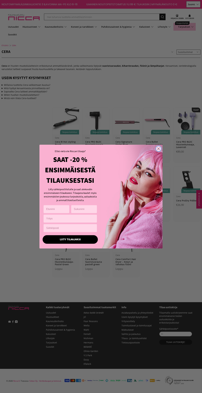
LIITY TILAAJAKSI (70, 239)
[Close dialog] (158, 148)
